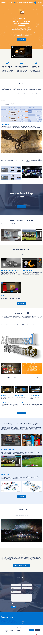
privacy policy (24, 603)
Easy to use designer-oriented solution (7, 66)
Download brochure (21, 39)
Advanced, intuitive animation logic (35, 66)
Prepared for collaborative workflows (21, 66)
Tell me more (20, 206)
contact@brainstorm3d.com (24, 623)
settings (9, 631)
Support (38, 2)
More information (21, 303)
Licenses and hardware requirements (20, 565)
